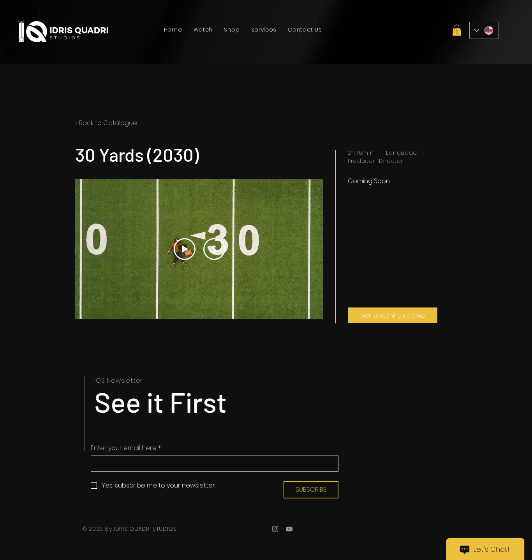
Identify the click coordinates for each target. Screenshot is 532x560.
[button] (457, 30)
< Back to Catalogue (106, 122)
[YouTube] (289, 529)
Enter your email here (126, 448)
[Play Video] (185, 249)
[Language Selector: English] (484, 30)
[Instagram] (275, 529)
